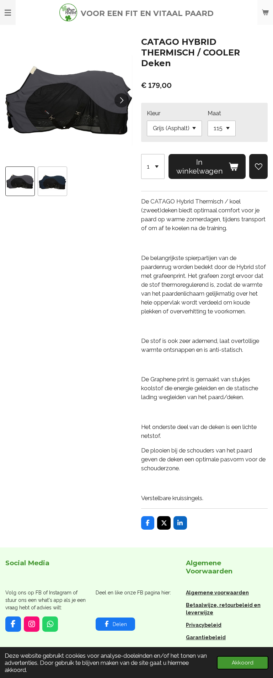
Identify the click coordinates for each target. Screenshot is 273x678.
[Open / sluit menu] (8, 12)
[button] (20, 181)
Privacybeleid (203, 625)
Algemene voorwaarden (217, 592)
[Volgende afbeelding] (121, 100)
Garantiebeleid (206, 637)
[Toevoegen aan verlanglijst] (258, 166)
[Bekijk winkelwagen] (265, 12)
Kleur (153, 113)
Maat (214, 113)
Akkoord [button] (242, 663)
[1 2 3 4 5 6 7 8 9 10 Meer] (153, 166)
